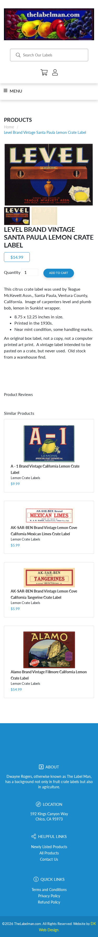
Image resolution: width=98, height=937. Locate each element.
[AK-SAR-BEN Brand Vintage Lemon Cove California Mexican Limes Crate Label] (49, 515)
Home (9, 127)
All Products (49, 853)
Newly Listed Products (49, 847)
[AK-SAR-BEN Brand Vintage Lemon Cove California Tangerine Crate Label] (49, 578)
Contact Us (49, 859)
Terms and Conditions (49, 890)
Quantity (12, 272)
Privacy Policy (49, 896)
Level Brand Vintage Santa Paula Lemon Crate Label (45, 132)
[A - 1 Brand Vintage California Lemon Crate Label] (49, 443)
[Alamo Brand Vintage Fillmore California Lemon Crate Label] (49, 649)
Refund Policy (49, 902)
